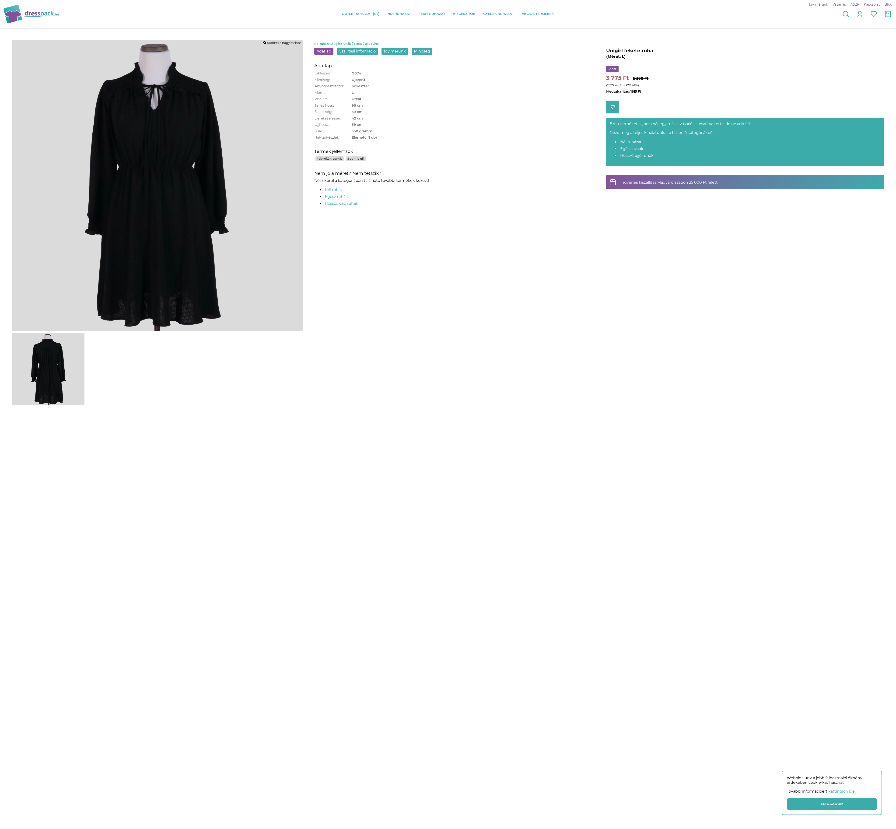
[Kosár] (887, 14)
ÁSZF (854, 4)
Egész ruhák (344, 44)
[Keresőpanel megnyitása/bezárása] (845, 14)
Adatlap (324, 51)
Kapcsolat (872, 4)
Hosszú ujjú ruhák (367, 44)
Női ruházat (324, 44)
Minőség (422, 51)
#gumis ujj (355, 158)
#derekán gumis (330, 158)
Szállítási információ (357, 51)
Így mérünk (818, 4)
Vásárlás (839, 4)
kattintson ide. (841, 791)
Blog (888, 4)
